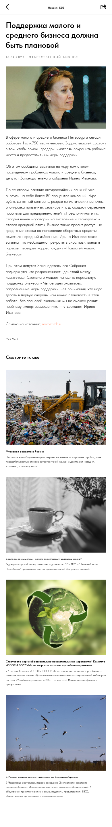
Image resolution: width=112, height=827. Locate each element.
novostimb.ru (52, 324)
